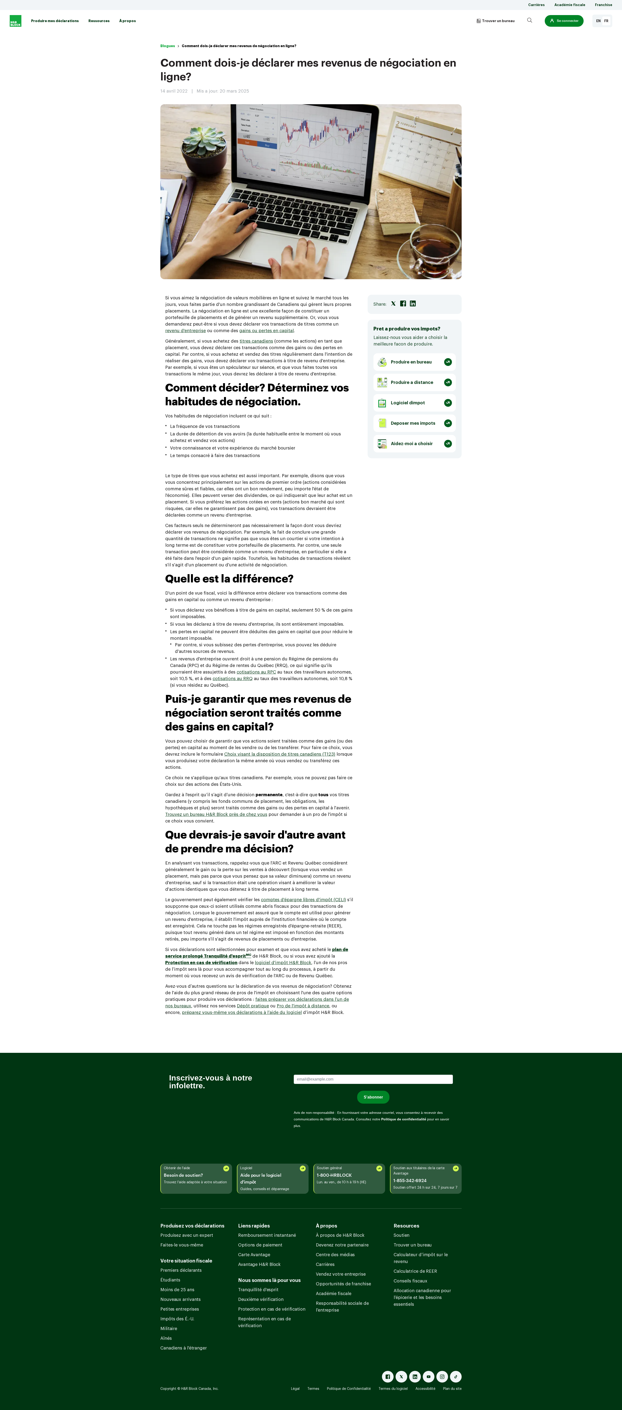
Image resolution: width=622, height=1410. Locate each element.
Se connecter (568, 21)
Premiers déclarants (181, 1270)
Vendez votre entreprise (341, 1274)
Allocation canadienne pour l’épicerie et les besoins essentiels (422, 1297)
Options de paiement (260, 1245)
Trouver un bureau (413, 1245)
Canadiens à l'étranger (183, 1348)
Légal (295, 1389)
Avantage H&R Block (259, 1264)
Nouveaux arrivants (180, 1299)
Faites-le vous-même (181, 1245)
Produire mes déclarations (55, 21)
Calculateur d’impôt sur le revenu (421, 1258)
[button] (564, 21)
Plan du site (452, 1389)
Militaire (168, 1328)
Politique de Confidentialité (349, 1389)
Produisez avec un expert (186, 1235)
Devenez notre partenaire (342, 1245)
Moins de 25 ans (177, 1290)
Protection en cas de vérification (271, 1309)
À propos (127, 21)
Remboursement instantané (267, 1235)
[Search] (529, 21)
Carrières (536, 5)
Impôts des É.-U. (177, 1319)
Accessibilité (425, 1389)
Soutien (401, 1235)
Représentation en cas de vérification (264, 1322)
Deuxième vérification (261, 1299)
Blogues (167, 46)
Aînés (166, 1338)
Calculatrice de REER (415, 1271)
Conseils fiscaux (410, 1281)
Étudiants (170, 1280)
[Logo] (15, 21)
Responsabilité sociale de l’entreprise (342, 1306)
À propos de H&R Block (340, 1235)
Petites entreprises (179, 1309)
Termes (313, 1389)
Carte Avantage (254, 1255)
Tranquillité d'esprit (258, 1290)
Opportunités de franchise (343, 1284)
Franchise (603, 5)
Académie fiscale (569, 5)
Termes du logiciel (393, 1389)
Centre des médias (335, 1255)
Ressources (99, 21)
